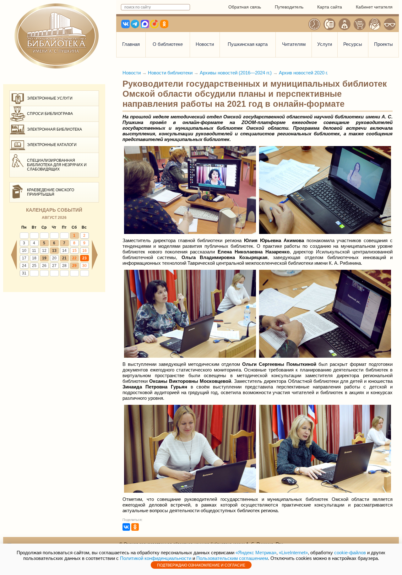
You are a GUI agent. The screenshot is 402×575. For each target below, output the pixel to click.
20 (54, 258)
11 (34, 250)
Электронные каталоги (52, 145)
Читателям (294, 44)
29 (74, 265)
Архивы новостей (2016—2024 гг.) (236, 72)
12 (44, 250)
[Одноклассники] (135, 527)
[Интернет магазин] (360, 24)
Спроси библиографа (50, 113)
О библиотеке (168, 44)
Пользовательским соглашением (232, 558)
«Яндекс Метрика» (256, 552)
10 (24, 250)
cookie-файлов (350, 552)
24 (24, 265)
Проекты (383, 44)
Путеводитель (289, 6)
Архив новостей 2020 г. (303, 72)
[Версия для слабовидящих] (390, 24)
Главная (131, 44)
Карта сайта (329, 6)
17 (24, 258)
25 (34, 265)
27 (54, 265)
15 (74, 250)
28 (64, 265)
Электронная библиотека (54, 129)
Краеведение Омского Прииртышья (50, 192)
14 (64, 250)
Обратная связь (244, 6)
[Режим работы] (314, 24)
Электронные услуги (50, 98)
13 (54, 250)
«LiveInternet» (293, 552)
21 (64, 258)
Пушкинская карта (248, 44)
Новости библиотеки (170, 72)
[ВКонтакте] (126, 527)
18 (34, 258)
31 (24, 273)
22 (74, 258)
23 (84, 258)
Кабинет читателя (374, 6)
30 (84, 265)
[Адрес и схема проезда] (375, 24)
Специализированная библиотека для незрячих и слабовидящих (57, 165)
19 (44, 258)
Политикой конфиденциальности (155, 558)
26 (44, 265)
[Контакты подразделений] (329, 24)
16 (84, 250)
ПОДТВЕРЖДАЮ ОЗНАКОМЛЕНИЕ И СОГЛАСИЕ (201, 565)
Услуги (324, 44)
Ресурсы (352, 44)
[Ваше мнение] (344, 24)
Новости (205, 44)
